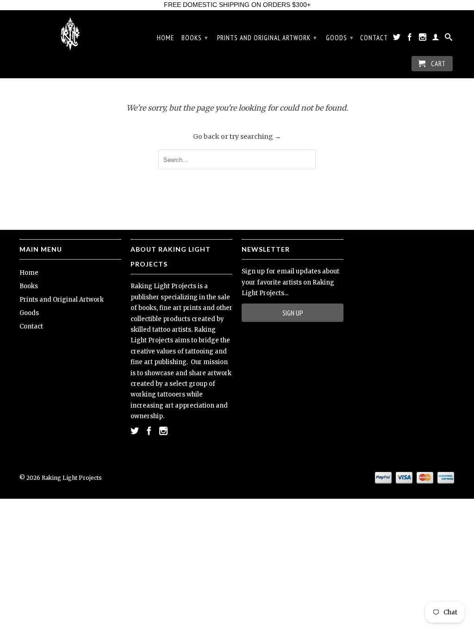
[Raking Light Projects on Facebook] (410, 38)
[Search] (449, 38)
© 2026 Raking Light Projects (60, 477)
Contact (374, 38)
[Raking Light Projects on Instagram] (423, 38)
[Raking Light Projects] (70, 34)
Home (165, 38)
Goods (340, 37)
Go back (206, 136)
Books (194, 37)
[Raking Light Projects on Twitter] (397, 38)
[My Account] (436, 38)
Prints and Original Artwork (267, 37)
